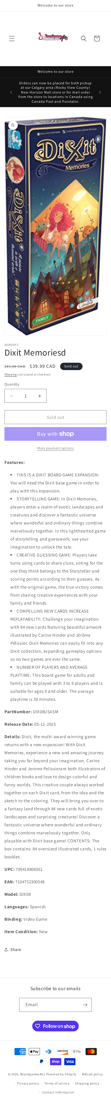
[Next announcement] (100, 92)
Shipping (10, 374)
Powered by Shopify (61, 1074)
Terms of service (56, 1083)
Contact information (58, 1092)
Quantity (11, 384)
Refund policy (92, 1074)
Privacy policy (28, 1083)
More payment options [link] (55, 448)
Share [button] (15, 949)
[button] (11, 38)
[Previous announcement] (10, 92)
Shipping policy (87, 1083)
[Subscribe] (84, 1005)
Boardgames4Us (32, 1074)
